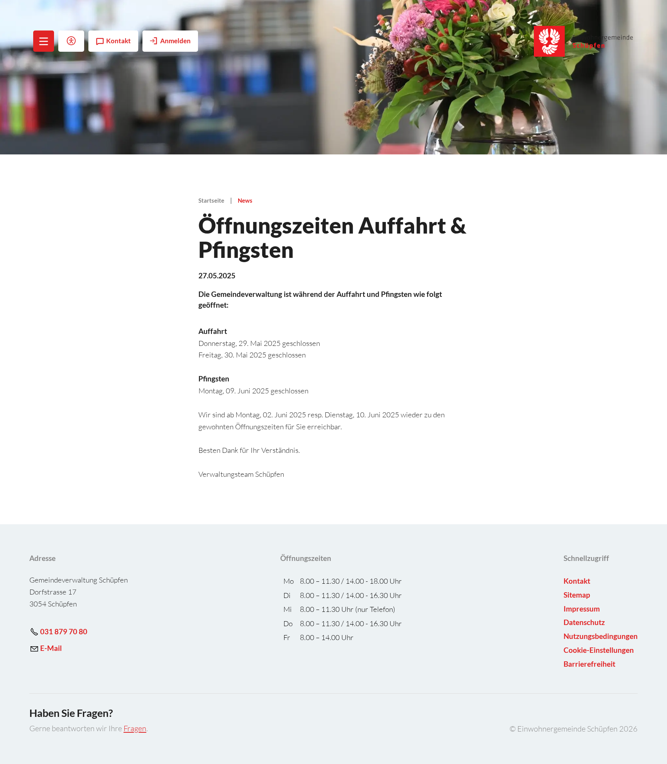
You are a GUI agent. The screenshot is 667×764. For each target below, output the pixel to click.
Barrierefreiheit (589, 663)
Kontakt (118, 41)
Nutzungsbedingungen (601, 636)
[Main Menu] (43, 41)
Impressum (582, 608)
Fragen (135, 728)
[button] (43, 41)
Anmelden (175, 41)
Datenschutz (584, 622)
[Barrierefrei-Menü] (71, 41)
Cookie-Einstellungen (599, 649)
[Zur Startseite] (584, 41)
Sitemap (577, 594)
